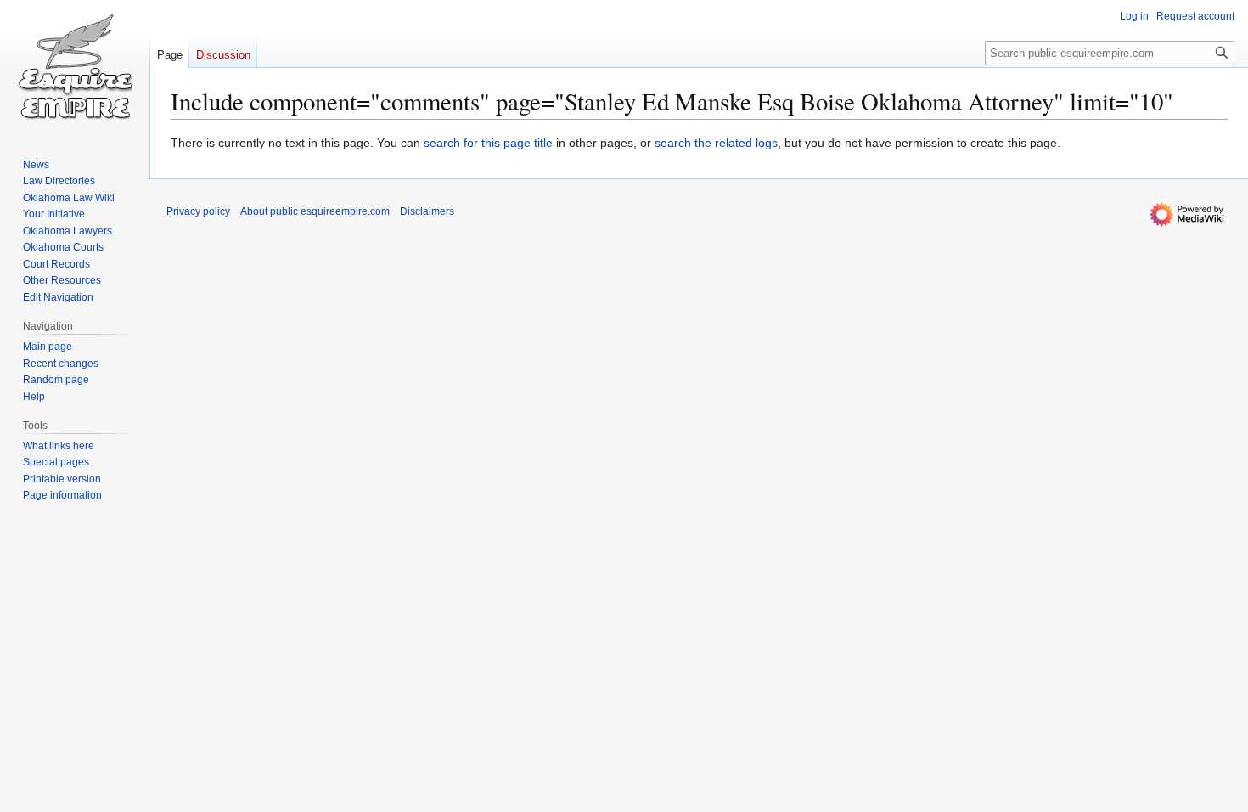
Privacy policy (198, 211)
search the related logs (716, 142)
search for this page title (488, 142)
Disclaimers (427, 211)
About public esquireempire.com (315, 211)
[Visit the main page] (75, 68)
